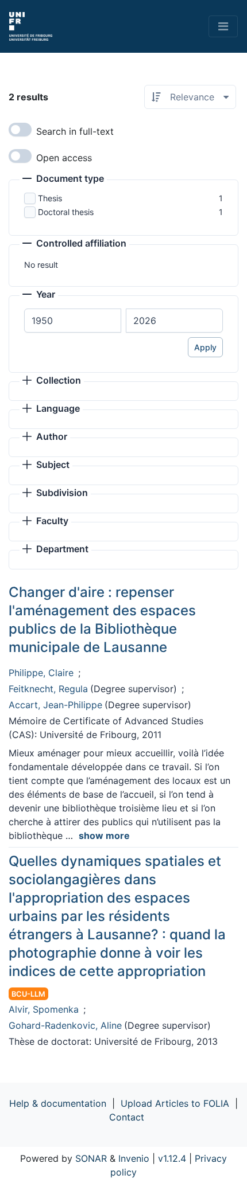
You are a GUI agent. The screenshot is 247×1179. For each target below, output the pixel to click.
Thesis (50, 198)
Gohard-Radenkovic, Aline (65, 1025)
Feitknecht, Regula (48, 688)
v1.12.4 (172, 1158)
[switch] (20, 129)
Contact (126, 1117)
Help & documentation (57, 1103)
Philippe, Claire (41, 672)
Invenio (133, 1158)
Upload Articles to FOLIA (175, 1103)
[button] (63, 179)
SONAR (91, 1158)
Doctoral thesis (66, 212)
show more (104, 835)
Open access (64, 157)
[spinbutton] (72, 321)
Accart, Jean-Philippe (55, 704)
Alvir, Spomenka (44, 1009)
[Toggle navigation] (223, 26)
